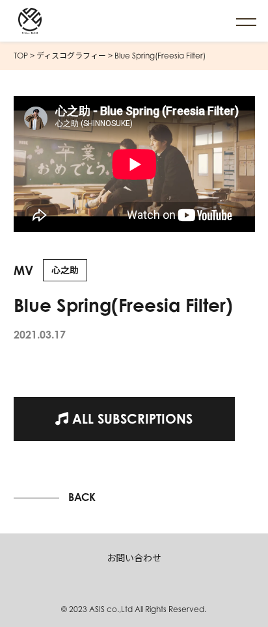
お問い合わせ (134, 557)
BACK (82, 497)
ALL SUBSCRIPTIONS (130, 419)
